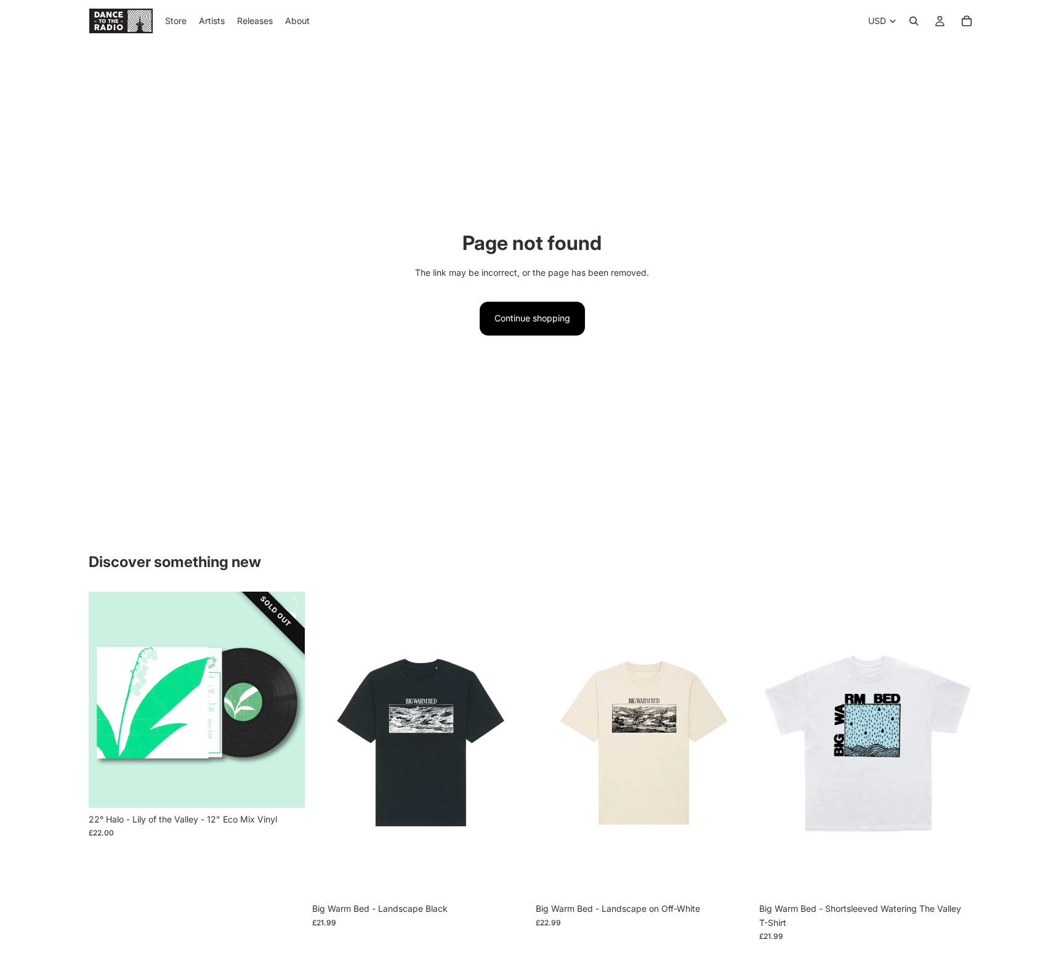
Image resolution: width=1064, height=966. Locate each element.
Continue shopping (532, 318)
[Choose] (509, 878)
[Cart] (966, 20)
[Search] (913, 20)
